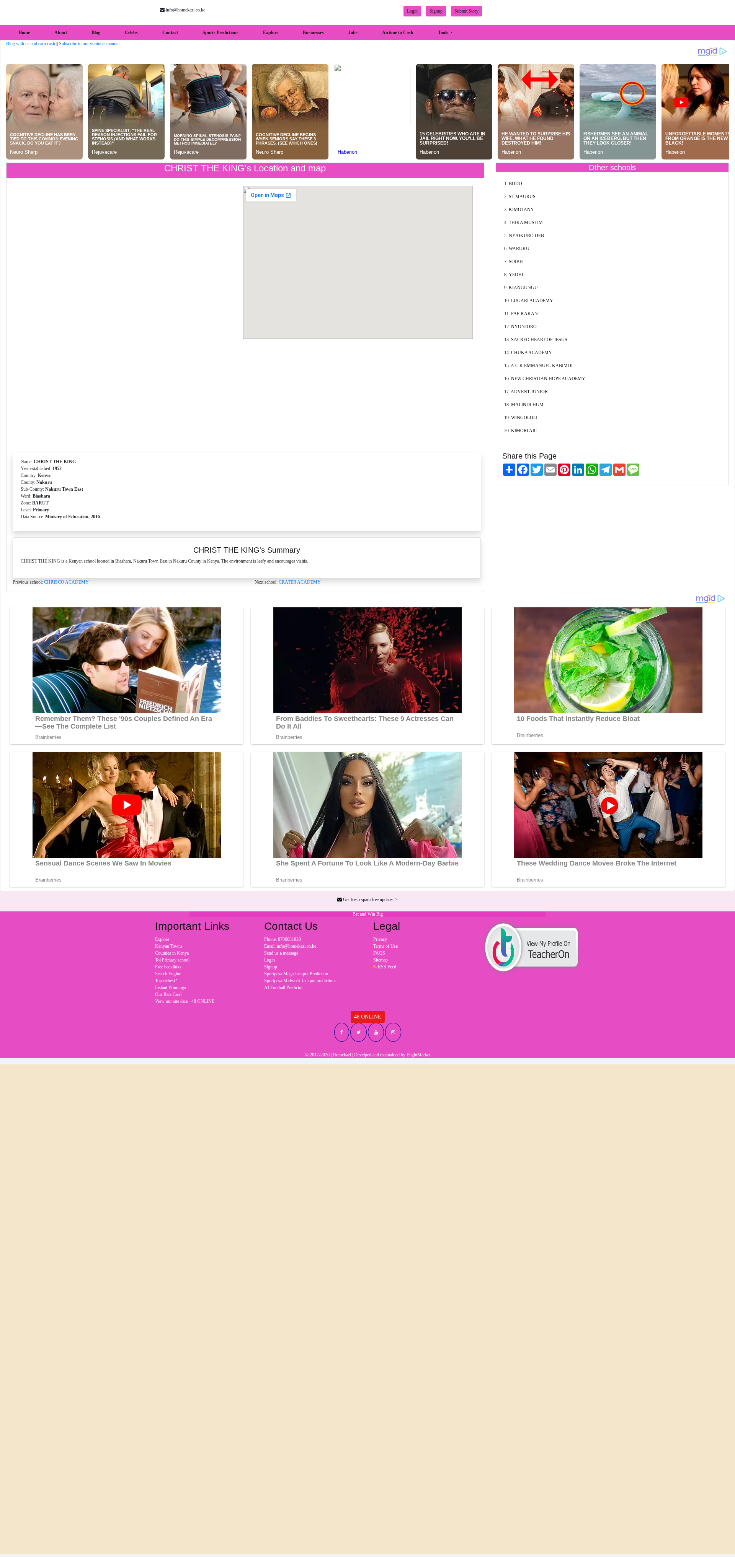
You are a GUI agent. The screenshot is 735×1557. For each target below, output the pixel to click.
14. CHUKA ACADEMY (528, 352)
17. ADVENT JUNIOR (526, 391)
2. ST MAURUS (520, 196)
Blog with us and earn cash (30, 43)
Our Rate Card (168, 994)
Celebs (131, 32)
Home (25, 32)
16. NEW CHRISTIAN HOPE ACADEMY (544, 378)
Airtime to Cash (397, 32)
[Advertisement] (246, 393)
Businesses (313, 32)
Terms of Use (385, 946)
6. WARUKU (516, 248)
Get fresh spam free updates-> (370, 899)
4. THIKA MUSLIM (523, 222)
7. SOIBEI (514, 261)
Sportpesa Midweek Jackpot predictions (300, 980)
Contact (170, 32)
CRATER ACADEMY (300, 582)
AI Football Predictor (283, 987)
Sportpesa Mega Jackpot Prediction (296, 973)
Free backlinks (168, 967)
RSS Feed (386, 967)
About (60, 32)
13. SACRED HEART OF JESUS (535, 339)
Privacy (380, 939)
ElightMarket (418, 1055)
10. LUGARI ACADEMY (528, 300)
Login (412, 11)
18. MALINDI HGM (524, 404)
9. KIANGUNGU (521, 287)
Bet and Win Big (368, 914)
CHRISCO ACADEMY (66, 582)
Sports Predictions (220, 32)
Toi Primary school (172, 960)
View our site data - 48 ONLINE (184, 1001)
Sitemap (380, 960)
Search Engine (168, 973)
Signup (436, 11)
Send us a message (281, 953)
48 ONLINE (367, 1017)
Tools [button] (443, 32)
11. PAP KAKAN (521, 313)
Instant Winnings (170, 987)
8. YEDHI (513, 274)
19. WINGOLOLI (520, 417)
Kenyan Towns (169, 946)
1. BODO (513, 183)
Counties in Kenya (172, 953)
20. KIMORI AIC (520, 430)
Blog (95, 32)
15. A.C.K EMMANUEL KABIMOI (538, 365)
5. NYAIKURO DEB (524, 235)
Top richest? (166, 980)
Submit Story (466, 11)
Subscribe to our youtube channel (89, 43)
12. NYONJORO (520, 326)
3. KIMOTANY (519, 209)
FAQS (379, 953)
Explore (270, 32)
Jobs (353, 32)
